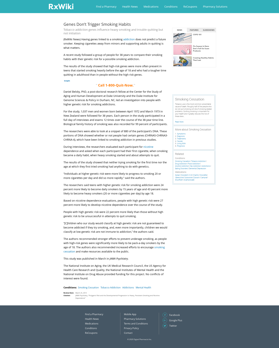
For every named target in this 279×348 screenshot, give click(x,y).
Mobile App (130, 314)
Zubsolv (196, 177)
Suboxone (188, 177)
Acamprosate (189, 180)
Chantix (196, 175)
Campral (204, 177)
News (179, 30)
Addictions (128, 287)
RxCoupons (190, 6)
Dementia (192, 168)
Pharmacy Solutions (215, 6)
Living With (181, 143)
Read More (179, 122)
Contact (128, 332)
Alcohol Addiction (182, 166)
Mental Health (143, 287)
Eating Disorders (181, 168)
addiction (129, 39)
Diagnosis (181, 136)
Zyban (177, 175)
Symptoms (181, 133)
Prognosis (181, 146)
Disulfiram (179, 180)
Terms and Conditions (136, 323)
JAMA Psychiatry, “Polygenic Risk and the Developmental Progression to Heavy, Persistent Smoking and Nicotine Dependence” (117, 296)
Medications (151, 6)
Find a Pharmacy (106, 6)
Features (194, 30)
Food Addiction (194, 163)
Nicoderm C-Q (186, 175)
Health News (130, 6)
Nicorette (203, 175)
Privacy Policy (131, 328)
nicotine (148, 146)
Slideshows (208, 30)
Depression (201, 168)
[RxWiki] (61, 6)
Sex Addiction (195, 166)
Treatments (181, 138)
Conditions (171, 6)
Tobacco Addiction (111, 287)
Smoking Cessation (88, 287)
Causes (180, 141)
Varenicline (179, 177)
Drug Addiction (181, 163)
